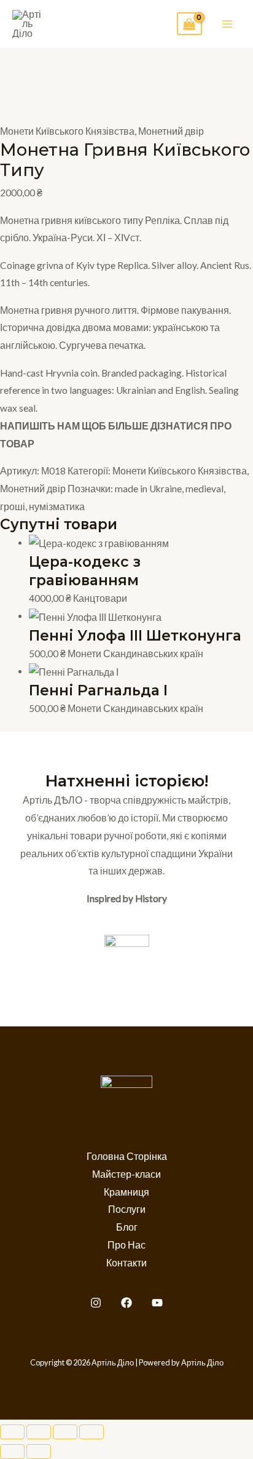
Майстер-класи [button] (126, 1174)
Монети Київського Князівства (67, 131)
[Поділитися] (65, 1432)
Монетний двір (171, 131)
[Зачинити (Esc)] (91, 1432)
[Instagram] (95, 1302)
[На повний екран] (38, 1432)
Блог (127, 1227)
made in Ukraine (148, 488)
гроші (12, 506)
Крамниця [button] (126, 1191)
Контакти (126, 1262)
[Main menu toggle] (227, 23)
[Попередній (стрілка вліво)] (12, 1451)
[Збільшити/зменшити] (12, 1432)
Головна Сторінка (127, 1156)
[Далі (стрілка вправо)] (38, 1451)
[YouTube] (157, 1302)
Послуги (127, 1209)
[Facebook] (126, 1302)
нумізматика (57, 506)
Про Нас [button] (126, 1244)
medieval (204, 488)
